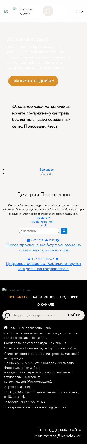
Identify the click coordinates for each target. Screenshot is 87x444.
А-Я (43, 226)
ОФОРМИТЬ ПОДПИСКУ (33, 81)
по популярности (43, 222)
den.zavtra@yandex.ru (58, 436)
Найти (74, 315)
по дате (42, 218)
